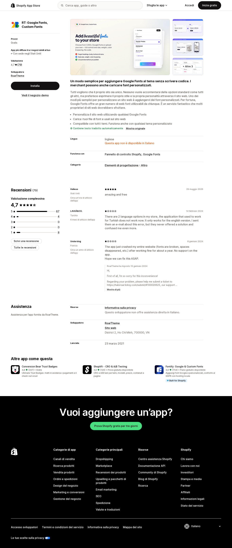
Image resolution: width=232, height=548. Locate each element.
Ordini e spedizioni (65, 479)
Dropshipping (104, 459)
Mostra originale (135, 128)
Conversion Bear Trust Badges (39, 366)
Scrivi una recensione (26, 241)
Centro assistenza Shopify (155, 459)
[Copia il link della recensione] (80, 189)
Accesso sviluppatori (24, 527)
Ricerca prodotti (63, 465)
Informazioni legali (192, 499)
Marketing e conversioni (68, 492)
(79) (19, 64)
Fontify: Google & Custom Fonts (184, 366)
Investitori (187, 472)
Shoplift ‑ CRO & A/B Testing (110, 366)
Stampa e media (191, 479)
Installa (35, 85)
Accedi (189, 5)
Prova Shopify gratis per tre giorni (116, 426)
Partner (185, 485)
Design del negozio (65, 485)
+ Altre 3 (188, 66)
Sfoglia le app (155, 5)
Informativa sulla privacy (120, 307)
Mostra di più (113, 289)
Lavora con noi (190, 465)
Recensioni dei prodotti (111, 472)
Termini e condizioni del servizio (63, 527)
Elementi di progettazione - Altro (126, 165)
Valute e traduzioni (108, 509)
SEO (98, 496)
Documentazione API (151, 465)
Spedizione (103, 503)
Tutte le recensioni (25, 247)
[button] (44, 371)
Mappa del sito (132, 527)
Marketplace (104, 465)
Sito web (110, 328)
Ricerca (143, 485)
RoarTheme (17, 75)
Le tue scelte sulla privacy (27, 538)
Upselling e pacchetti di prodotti (111, 481)
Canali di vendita (64, 459)
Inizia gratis (209, 5)
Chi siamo (187, 459)
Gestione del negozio (67, 499)
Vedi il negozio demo (35, 95)
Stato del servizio (192, 505)
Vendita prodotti (63, 472)
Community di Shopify (152, 472)
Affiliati (185, 492)
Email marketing (106, 489)
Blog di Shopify (148, 479)
